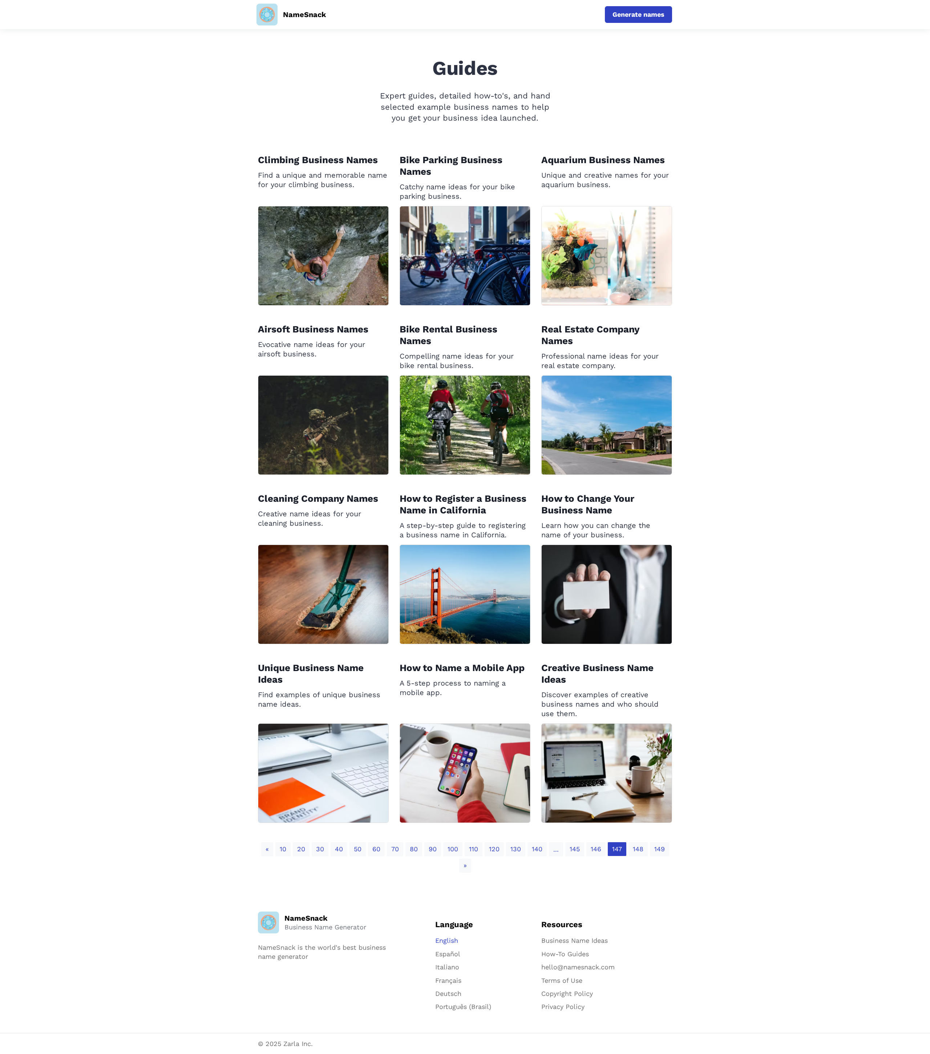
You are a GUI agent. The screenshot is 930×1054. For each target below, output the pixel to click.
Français (448, 980)
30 (320, 849)
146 (596, 849)
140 (537, 849)
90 (433, 849)
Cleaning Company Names (318, 498)
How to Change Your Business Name (587, 504)
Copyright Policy (567, 993)
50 (357, 849)
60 (376, 849)
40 (339, 849)
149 (659, 849)
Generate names (638, 14)
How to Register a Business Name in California (463, 504)
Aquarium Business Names (603, 159)
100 (453, 849)
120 (494, 849)
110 (473, 849)
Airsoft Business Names (313, 329)
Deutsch (448, 993)
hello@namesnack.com (578, 967)
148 (638, 849)
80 (414, 849)
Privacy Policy (563, 1006)
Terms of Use (561, 980)
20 (301, 849)
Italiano (447, 967)
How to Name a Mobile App (462, 667)
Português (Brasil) (463, 1006)
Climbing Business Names (318, 159)
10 (283, 849)
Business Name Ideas (574, 940)
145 (575, 849)
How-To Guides (565, 954)
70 (395, 849)
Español (447, 954)
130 (515, 849)
